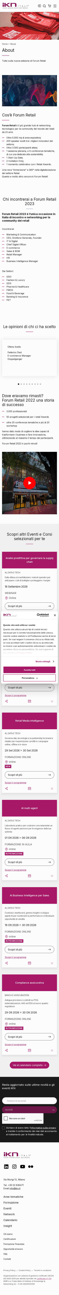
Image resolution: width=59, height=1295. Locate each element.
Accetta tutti (29, 670)
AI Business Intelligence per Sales (29, 895)
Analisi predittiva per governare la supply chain (30, 560)
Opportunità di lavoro (13, 1249)
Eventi (7, 1208)
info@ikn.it (15, 1188)
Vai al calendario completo (28, 1065)
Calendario (10, 1220)
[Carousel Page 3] (24, 384)
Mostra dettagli (43, 661)
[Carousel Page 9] (40, 384)
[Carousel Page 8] (37, 384)
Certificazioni (9, 1239)
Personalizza (28, 678)
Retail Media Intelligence (29, 720)
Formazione (11, 1202)
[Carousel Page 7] (35, 384)
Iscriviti (9, 1109)
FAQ (5, 1254)
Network (9, 1214)
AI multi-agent (29, 808)
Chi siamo (8, 1234)
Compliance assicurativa (29, 982)
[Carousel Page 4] (26, 384)
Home (5, 44)
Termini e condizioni (42, 1270)
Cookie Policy (24, 1270)
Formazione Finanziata (13, 1244)
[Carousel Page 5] (29, 384)
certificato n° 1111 (44, 1278)
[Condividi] (6, 701)
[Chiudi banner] (55, 615)
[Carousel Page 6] (32, 384)
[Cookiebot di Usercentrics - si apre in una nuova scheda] (37, 615)
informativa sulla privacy (43, 1127)
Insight (7, 1226)
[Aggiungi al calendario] (29, 701)
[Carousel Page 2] (21, 384)
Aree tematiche (13, 1196)
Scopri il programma (15, 695)
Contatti (7, 1259)
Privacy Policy (25, 653)
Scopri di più (15, 606)
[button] (49, 6)
